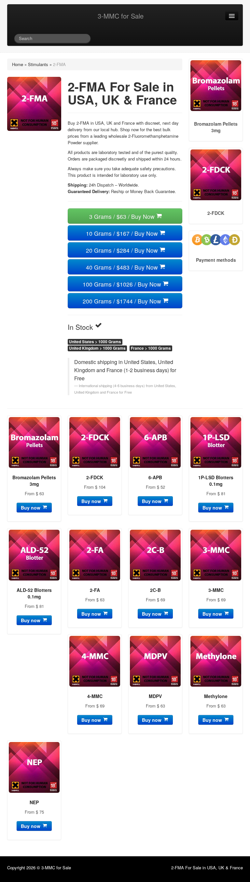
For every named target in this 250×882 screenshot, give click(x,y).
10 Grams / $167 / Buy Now (123, 233)
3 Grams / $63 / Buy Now (122, 216)
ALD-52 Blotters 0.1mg (34, 593)
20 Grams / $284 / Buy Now (123, 250)
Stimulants (38, 64)
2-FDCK (94, 477)
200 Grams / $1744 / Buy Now (123, 301)
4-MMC (95, 696)
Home (17, 64)
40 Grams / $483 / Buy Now (123, 267)
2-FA (95, 590)
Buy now (31, 507)
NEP (34, 802)
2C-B (155, 590)
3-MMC (216, 590)
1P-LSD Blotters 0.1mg (215, 480)
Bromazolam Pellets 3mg (34, 480)
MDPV (155, 696)
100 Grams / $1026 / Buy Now (123, 284)
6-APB (155, 477)
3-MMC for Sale (121, 16)
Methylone (216, 696)
